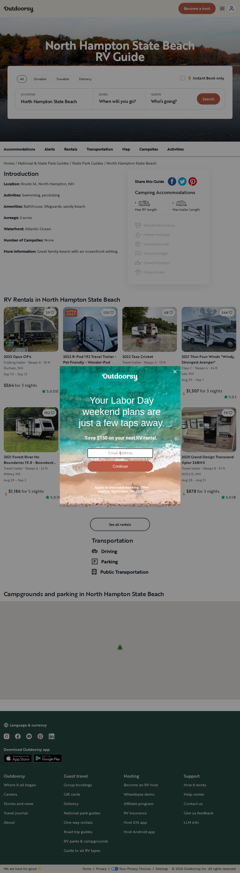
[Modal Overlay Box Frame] (120, 436)
